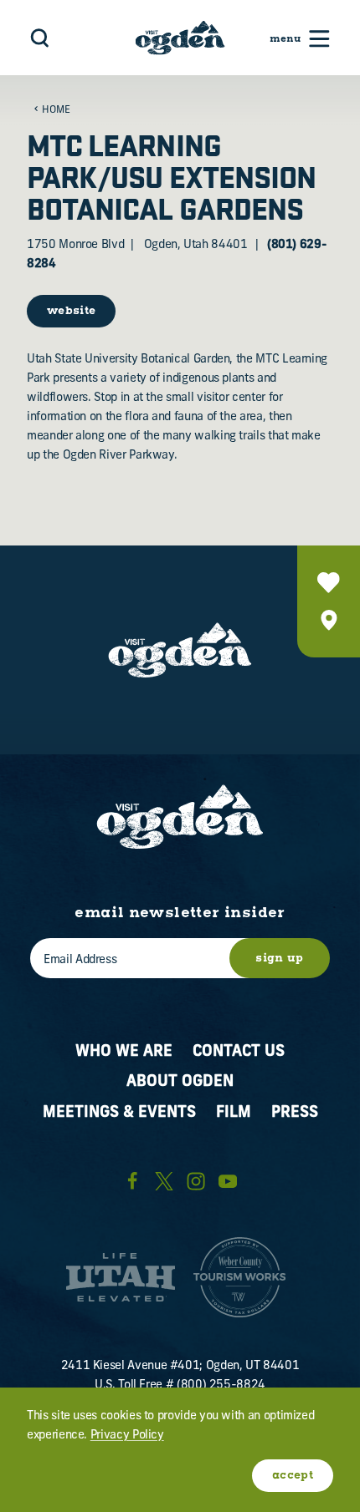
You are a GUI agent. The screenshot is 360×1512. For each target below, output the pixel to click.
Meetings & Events (119, 1113)
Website (71, 311)
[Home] (180, 38)
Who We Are (123, 1052)
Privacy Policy (127, 1435)
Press (294, 1113)
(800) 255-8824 (221, 1385)
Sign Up (279, 958)
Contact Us (239, 1052)
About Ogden (180, 1082)
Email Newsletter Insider (180, 914)
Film (233, 1113)
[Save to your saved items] (328, 582)
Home (56, 110)
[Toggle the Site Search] (39, 37)
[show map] (328, 620)
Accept (292, 1476)
